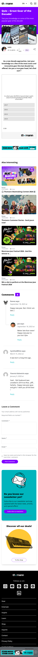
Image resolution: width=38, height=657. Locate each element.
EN (25, 3)
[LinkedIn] (19, 593)
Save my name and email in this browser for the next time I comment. (20, 456)
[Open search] (31, 4)
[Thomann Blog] (7, 4)
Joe (18, 324)
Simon (3, 187)
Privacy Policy (7, 641)
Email (4, 447)
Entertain (5, 607)
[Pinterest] (33, 586)
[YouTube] (12, 586)
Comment (6, 421)
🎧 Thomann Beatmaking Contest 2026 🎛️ (18, 192)
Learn (4, 618)
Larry (9, 47)
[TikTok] (19, 586)
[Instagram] (5, 586)
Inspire (4, 613)
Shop (4, 624)
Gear (3, 601)
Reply (12, 315)
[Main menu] (35, 3)
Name (4, 438)
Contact (5, 635)
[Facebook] (26, 586)
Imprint (4, 630)
